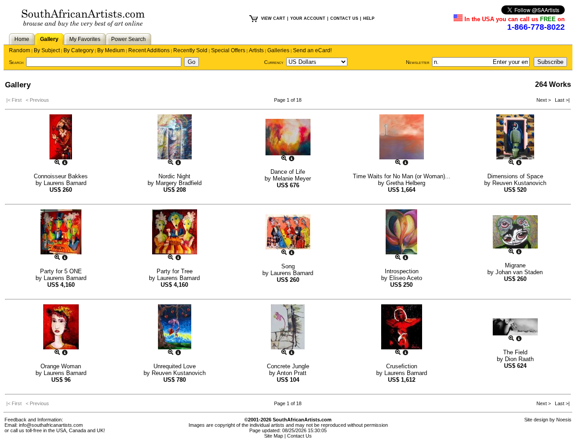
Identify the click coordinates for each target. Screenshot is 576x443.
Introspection (401, 271)
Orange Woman (60, 366)
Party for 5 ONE (61, 271)
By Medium (111, 50)
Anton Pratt (291, 373)
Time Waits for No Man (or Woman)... (401, 176)
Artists (256, 50)
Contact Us (299, 435)
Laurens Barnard (65, 183)
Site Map (273, 435)
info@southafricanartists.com (51, 425)
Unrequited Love (174, 366)
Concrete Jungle (288, 366)
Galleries (278, 50)
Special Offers (228, 50)
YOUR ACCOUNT (307, 18)
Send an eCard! (312, 50)
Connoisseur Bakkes (61, 176)
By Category (78, 50)
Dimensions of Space (515, 176)
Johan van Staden (519, 272)
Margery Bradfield (179, 183)
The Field (515, 352)
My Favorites (84, 39)
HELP (368, 18)
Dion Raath (519, 359)
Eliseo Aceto (405, 278)
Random (19, 50)
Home (21, 39)
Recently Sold (190, 50)
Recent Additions (149, 50)
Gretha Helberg (405, 183)
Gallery (49, 39)
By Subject (47, 50)
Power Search (128, 39)
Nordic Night (174, 176)
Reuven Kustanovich (519, 183)
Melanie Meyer (292, 178)
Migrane (515, 265)
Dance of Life (287, 171)
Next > (544, 100)
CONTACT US (344, 18)
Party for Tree (175, 271)
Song (288, 266)
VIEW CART (273, 18)
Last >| (561, 100)
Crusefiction (401, 366)
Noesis (564, 419)
